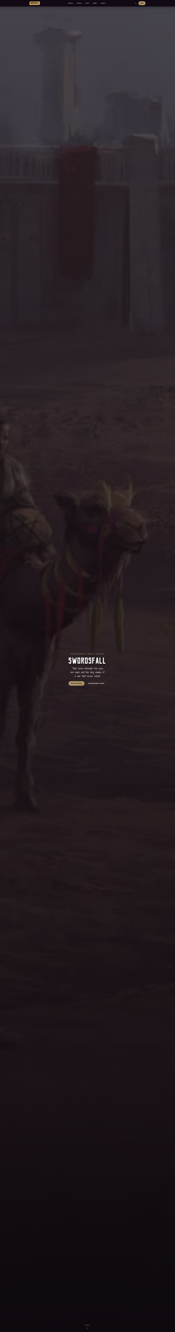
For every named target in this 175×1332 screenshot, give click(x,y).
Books (79, 3)
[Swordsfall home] (34, 3)
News (95, 3)
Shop (87, 3)
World (70, 3)
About (103, 3)
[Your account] (135, 3)
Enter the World (76, 683)
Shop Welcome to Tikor (96, 683)
